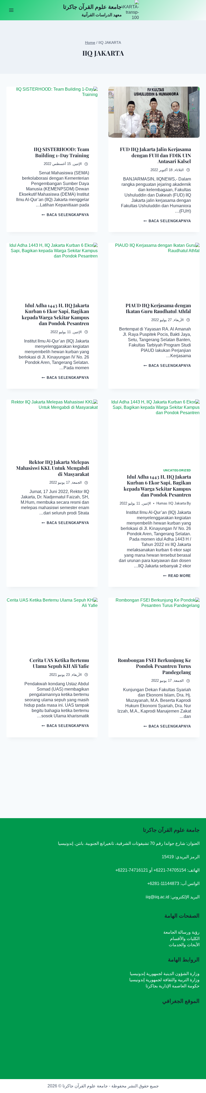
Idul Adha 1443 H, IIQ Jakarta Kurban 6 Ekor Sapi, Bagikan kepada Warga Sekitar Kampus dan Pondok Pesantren (55, 314)
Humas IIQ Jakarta (171, 503)
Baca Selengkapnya (167, 221)
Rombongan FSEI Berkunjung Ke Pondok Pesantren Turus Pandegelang (154, 666)
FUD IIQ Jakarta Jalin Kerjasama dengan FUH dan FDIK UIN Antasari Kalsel (155, 155)
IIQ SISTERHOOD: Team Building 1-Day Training (61, 152)
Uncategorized (177, 470)
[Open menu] (11, 10)
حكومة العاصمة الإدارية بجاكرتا (173, 986)
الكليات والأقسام (185, 938)
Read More (177, 576)
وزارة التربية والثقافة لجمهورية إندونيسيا (164, 979)
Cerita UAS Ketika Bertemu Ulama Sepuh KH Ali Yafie (59, 663)
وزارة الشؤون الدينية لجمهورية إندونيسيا (165, 973)
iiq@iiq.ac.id (157, 897)
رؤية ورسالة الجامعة (181, 932)
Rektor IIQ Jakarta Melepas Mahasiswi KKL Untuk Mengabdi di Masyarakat (52, 468)
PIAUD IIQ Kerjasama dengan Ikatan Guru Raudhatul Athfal (158, 308)
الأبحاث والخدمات (184, 944)
